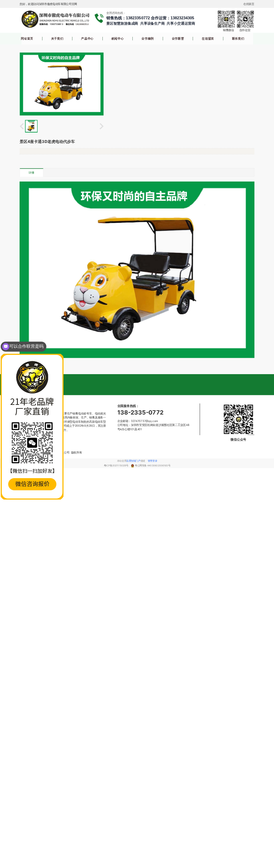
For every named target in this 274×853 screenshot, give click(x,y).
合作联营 (178, 38)
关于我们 (57, 38)
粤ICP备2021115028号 (116, 465)
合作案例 (147, 38)
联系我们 (238, 38)
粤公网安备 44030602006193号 (152, 465)
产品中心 (87, 38)
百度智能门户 (133, 460)
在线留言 (208, 38)
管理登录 (152, 460)
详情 (31, 172)
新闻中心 (117, 38)
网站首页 (27, 38)
